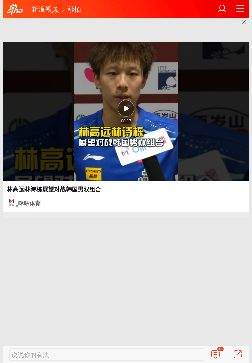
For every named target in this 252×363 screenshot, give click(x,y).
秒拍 (74, 9)
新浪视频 (45, 9)
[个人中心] (222, 9)
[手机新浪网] (15, 9)
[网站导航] (240, 9)
